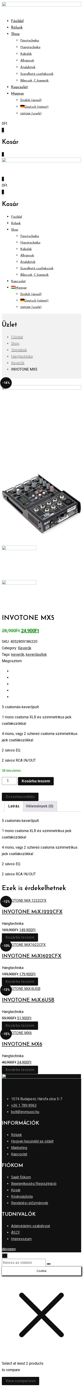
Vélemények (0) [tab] (39, 806)
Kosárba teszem (36, 781)
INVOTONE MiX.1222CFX (32, 912)
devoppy (9, 1249)
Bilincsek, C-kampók (34, 80)
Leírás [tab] (13, 806)
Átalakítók (28, 67)
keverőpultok (36, 654)
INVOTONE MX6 (22, 1044)
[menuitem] (17, 94)
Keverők (24, 648)
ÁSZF (15, 1232)
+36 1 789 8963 (24, 1105)
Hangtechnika (30, 47)
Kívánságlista (22, 1196)
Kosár (16, 1190)
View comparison (21, 1381)
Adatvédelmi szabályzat (30, 1226)
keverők (17, 654)
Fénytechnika (29, 40)
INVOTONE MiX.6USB (28, 1000)
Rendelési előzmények (29, 1203)
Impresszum (21, 1239)
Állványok (27, 60)
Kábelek (26, 54)
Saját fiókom (21, 1177)
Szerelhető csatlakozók (36, 74)
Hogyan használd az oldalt (32, 1141)
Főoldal (17, 21)
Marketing (19, 1148)
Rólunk (17, 27)
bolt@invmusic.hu (25, 1112)
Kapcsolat (19, 87)
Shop (15, 34)
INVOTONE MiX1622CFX (31, 956)
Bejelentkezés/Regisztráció (33, 1183)
